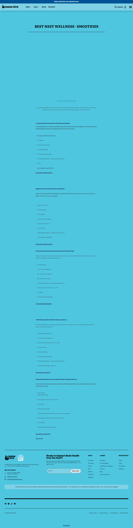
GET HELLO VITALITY (43, 372)
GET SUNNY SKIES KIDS (43, 304)
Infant (90, 466)
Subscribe (75, 471)
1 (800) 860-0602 (12, 476)
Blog (101, 471)
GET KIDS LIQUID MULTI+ (44, 244)
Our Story (102, 460)
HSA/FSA (91, 474)
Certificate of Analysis (106, 466)
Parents (90, 471)
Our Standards (104, 463)
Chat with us (66, 525)
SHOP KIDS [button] (39, 439)
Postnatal (91, 463)
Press (120, 463)
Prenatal (90, 460)
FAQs (120, 460)
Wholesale (122, 466)
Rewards (90, 477)
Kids (89, 469)
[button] (118, 7)
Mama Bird (12, 513)
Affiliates (121, 469)
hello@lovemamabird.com (14, 479)
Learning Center (104, 474)
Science (102, 469)
